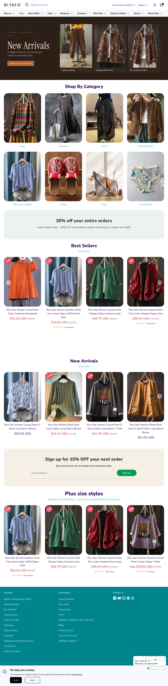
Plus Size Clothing (22, 204)
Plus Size (98, 13)
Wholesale (64, 609)
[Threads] (132, 598)
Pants (104, 145)
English (141, 5)
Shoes (137, 13)
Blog (61, 625)
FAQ (61, 614)
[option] (84, 48)
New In (8, 13)
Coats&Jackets (145, 145)
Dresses (81, 13)
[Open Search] (27, 4)
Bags (104, 204)
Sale (21, 13)
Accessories (145, 204)
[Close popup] (155, 658)
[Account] (154, 5)
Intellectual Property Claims (18, 640)
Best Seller (34, 13)
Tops (50, 13)
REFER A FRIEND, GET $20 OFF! (76, 620)
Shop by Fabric (118, 13)
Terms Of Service (68, 635)
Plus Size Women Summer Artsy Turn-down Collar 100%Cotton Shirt (63, 313)
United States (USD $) (122, 5)
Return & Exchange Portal (17, 599)
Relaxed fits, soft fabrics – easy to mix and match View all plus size (84, 499)
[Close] (157, 668)
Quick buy (22, 302)
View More (84, 251)
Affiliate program (68, 640)
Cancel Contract (12, 651)
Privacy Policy (66, 630)
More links (153, 13)
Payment (8, 635)
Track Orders (11, 614)
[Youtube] (119, 598)
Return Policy (11, 630)
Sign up (127, 472)
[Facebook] (114, 598)
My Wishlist (10, 609)
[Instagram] (123, 598)
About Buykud (66, 599)
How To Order (11, 620)
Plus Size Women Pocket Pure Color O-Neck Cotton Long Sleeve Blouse (146, 428)
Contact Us (9, 646)
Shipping (8, 625)
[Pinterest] (128, 598)
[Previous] (8, 282)
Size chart (64, 604)
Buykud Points (11, 604)
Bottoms (65, 13)
